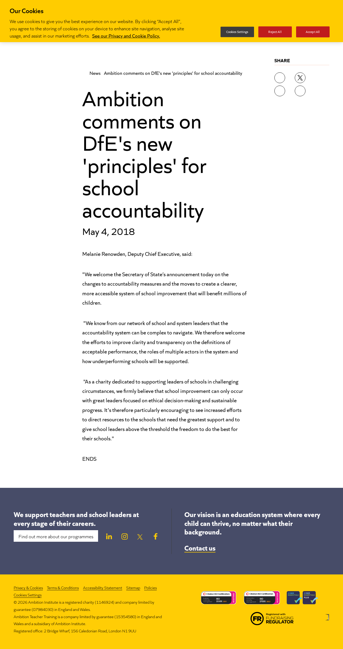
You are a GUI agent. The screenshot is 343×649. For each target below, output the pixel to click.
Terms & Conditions (63, 587)
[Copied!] (300, 91)
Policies (150, 587)
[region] (171, 21)
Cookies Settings (28, 595)
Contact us (199, 547)
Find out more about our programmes (55, 536)
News (95, 72)
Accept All (313, 32)
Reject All (274, 32)
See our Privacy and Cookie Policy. (126, 35)
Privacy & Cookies (28, 587)
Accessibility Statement (102, 587)
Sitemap (133, 587)
